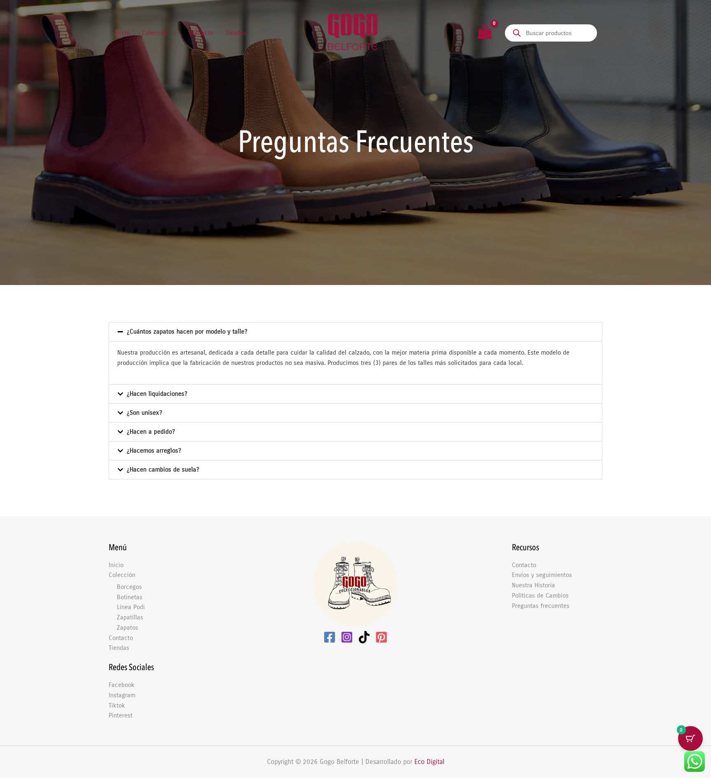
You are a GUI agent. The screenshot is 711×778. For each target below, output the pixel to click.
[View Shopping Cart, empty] (484, 33)
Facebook (122, 685)
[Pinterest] (381, 637)
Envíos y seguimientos (542, 575)
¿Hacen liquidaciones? (157, 393)
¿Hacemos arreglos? (154, 450)
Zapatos (127, 627)
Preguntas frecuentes (540, 606)
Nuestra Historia (533, 585)
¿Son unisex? (144, 412)
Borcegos (129, 587)
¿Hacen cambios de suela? (163, 469)
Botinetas (129, 597)
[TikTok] (364, 637)
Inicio (116, 565)
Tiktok (117, 705)
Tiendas (119, 648)
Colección (122, 575)
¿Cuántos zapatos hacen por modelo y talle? (187, 331)
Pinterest (120, 715)
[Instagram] (347, 637)
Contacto (121, 638)
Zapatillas (130, 617)
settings (430, 769)
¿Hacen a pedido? (151, 431)
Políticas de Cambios (540, 595)
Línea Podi (131, 607)
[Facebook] (329, 637)
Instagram (122, 695)
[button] (173, 32)
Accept (489, 765)
